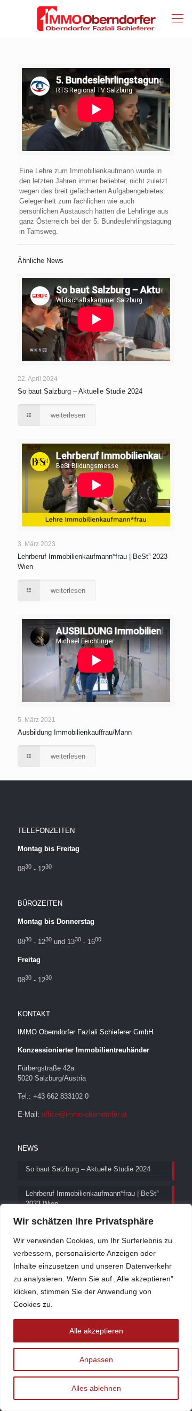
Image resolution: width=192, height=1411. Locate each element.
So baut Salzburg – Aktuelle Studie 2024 (80, 391)
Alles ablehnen (96, 1388)
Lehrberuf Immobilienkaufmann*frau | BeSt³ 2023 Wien (92, 1198)
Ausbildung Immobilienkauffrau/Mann (75, 732)
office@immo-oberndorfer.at (84, 1114)
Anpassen (96, 1359)
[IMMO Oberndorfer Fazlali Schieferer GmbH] (96, 18)
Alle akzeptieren (96, 1331)
